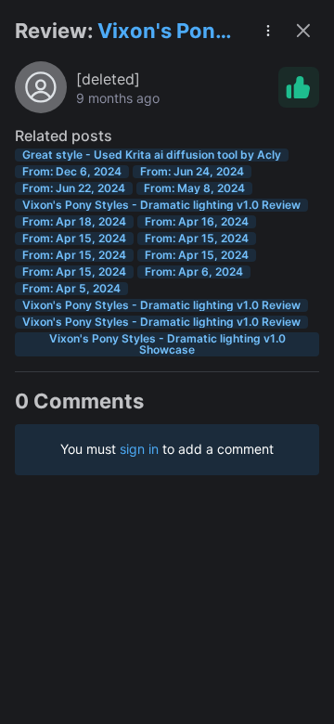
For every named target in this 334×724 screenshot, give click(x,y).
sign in (139, 449)
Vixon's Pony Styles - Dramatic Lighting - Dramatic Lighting (162, 32)
